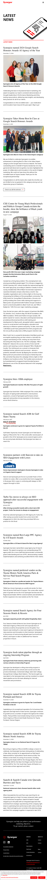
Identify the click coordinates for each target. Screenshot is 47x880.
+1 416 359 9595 (30, 864)
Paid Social (28, 849)
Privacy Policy (6, 849)
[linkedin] (7, 842)
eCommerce (29, 855)
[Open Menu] (43, 2)
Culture (39, 840)
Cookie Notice (6, 853)
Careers (39, 843)
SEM (27, 840)
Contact (39, 852)
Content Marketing (30, 852)
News (39, 849)
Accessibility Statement (8, 846)
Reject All (42, 877)
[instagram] (4, 842)
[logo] (13, 2)
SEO (27, 843)
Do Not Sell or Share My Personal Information (13, 856)
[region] (23, 875)
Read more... (7, 365)
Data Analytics (29, 846)
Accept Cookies (34, 877)
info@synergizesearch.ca (33, 862)
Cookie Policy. (4, 875)
